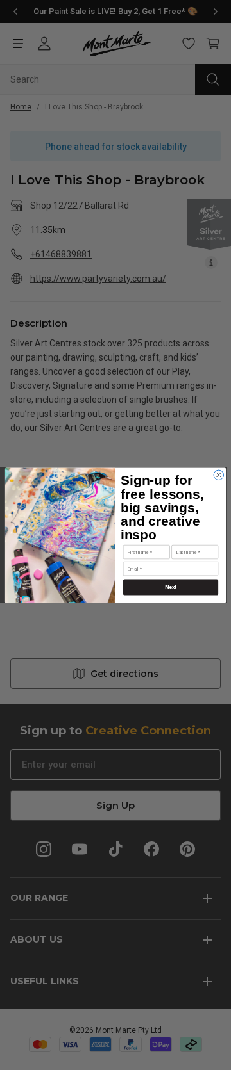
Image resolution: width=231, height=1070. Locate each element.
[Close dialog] (218, 475)
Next (171, 586)
